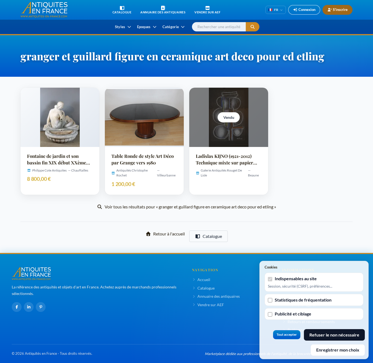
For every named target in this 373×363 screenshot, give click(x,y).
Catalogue (212, 236)
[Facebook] (17, 307)
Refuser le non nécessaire (334, 334)
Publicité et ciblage (293, 313)
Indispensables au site (296, 278)
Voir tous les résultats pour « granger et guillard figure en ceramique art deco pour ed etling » (190, 206)
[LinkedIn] (29, 307)
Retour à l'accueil (169, 233)
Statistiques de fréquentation (303, 299)
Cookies (271, 267)
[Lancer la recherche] (252, 27)
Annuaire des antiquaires (218, 296)
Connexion (306, 9)
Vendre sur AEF (210, 304)
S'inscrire (340, 9)
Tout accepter (287, 334)
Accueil (203, 279)
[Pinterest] (41, 307)
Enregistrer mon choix (337, 349)
